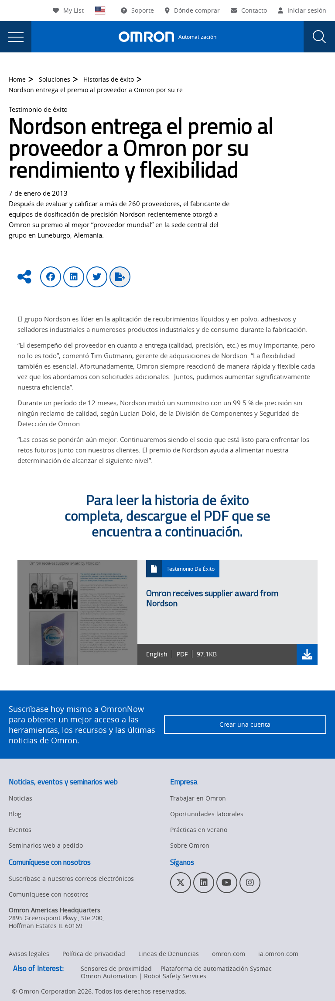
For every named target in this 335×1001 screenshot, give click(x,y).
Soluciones (54, 79)
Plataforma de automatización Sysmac (216, 968)
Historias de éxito (108, 79)
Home (17, 79)
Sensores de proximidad (116, 968)
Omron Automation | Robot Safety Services (143, 976)
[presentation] (15, 36)
